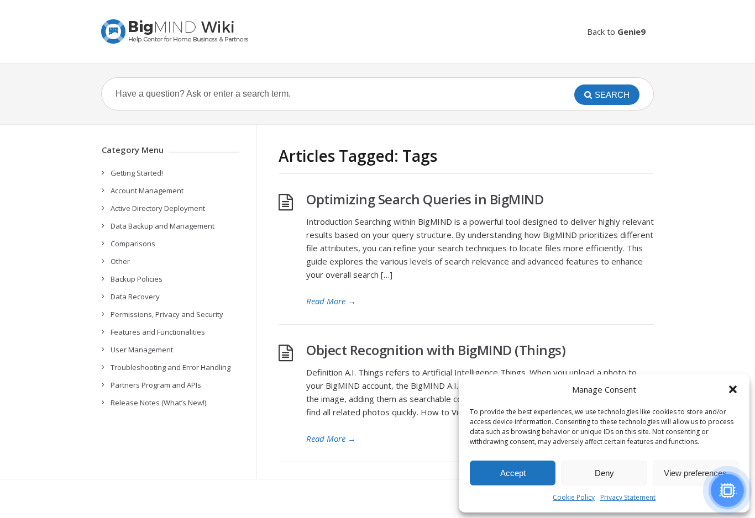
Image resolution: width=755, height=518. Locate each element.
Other (120, 261)
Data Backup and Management (162, 226)
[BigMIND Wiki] (175, 31)
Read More (331, 300)
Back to (616, 31)
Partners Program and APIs (156, 385)
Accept (513, 473)
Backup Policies (136, 279)
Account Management (147, 190)
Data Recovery (135, 297)
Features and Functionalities (158, 332)
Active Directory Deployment (158, 208)
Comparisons (133, 244)
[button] (732, 389)
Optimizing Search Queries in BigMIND (424, 199)
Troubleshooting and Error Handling (170, 367)
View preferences (695, 473)
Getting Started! (137, 173)
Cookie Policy (574, 497)
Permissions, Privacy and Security (167, 314)
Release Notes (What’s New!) (158, 403)
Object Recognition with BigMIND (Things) (435, 350)
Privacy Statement (628, 497)
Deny (604, 473)
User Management (142, 350)
